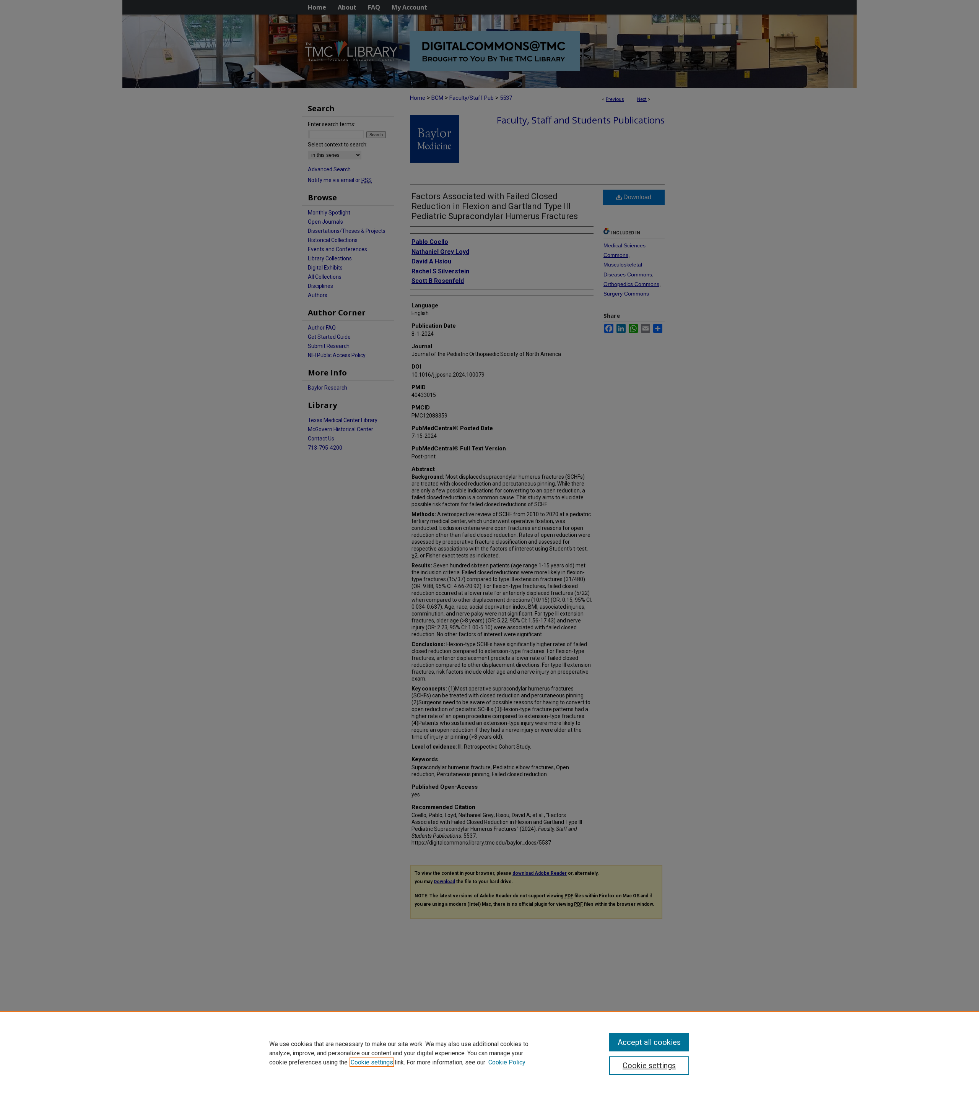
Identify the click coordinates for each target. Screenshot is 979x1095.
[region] (489, 1053)
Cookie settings (372, 1062)
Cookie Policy (506, 1062)
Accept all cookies (649, 1042)
